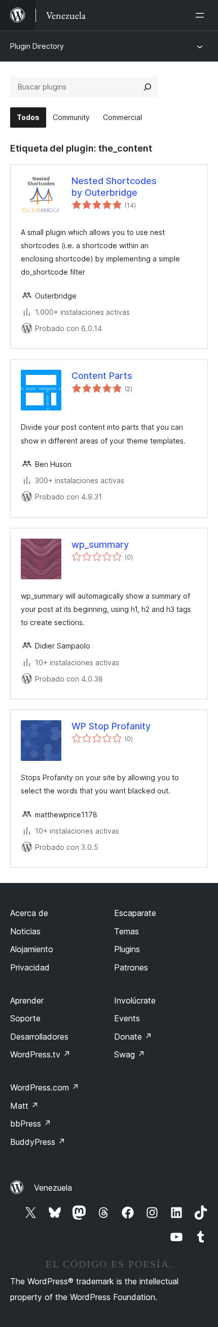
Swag (129, 1054)
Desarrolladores (39, 1036)
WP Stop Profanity (111, 726)
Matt (24, 1106)
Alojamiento (31, 949)
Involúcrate (135, 1000)
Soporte (25, 1018)
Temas (126, 931)
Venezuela (53, 1188)
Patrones (131, 967)
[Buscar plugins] (147, 87)
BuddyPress (37, 1142)
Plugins (127, 949)
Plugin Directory (37, 46)
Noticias (25, 931)
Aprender (27, 1000)
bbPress (30, 1123)
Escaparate (135, 913)
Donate (133, 1036)
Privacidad (30, 967)
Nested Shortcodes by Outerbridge (114, 186)
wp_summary (100, 544)
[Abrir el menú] (202, 15)
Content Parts (101, 375)
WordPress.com (44, 1087)
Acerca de (29, 913)
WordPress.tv (40, 1054)
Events (127, 1018)
